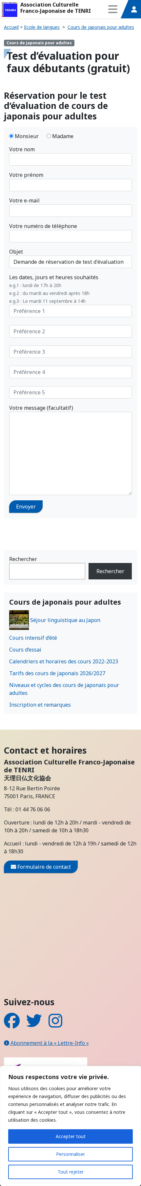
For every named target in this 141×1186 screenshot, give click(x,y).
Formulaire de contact (43, 866)
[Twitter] (34, 1024)
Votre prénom (26, 174)
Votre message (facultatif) (41, 407)
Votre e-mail (24, 200)
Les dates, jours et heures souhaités (53, 289)
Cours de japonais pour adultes (101, 27)
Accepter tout (71, 1136)
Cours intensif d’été (33, 637)
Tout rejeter (71, 1172)
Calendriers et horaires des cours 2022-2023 (63, 661)
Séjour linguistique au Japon (65, 620)
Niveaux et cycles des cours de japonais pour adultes (64, 689)
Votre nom (22, 149)
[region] (70, 1126)
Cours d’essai (25, 649)
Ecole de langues (42, 27)
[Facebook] (12, 1024)
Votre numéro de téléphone (43, 226)
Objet (16, 251)
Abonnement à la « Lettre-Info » (49, 1043)
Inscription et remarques (40, 704)
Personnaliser (70, 1154)
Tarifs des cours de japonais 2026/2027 (57, 673)
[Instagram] (55, 1024)
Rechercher (23, 559)
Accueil (11, 27)
